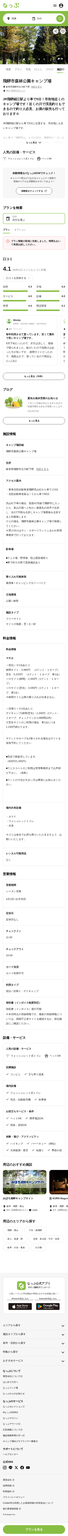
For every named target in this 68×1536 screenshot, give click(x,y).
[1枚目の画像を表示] (24, 59)
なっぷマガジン (10, 1418)
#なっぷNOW (9, 1412)
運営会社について (11, 1376)
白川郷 (38, 1247)
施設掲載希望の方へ (12, 1435)
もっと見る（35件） (34, 376)
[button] (30, 338)
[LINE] (10, 1468)
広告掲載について (11, 1429)
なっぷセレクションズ (14, 1406)
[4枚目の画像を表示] (39, 59)
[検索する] (59, 18)
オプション (20, 229)
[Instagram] (5, 1468)
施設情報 (62, 69)
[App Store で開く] (20, 1306)
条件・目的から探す (14, 1342)
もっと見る (31, 142)
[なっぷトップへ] (11, 5)
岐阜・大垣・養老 (16, 1247)
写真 (28, 69)
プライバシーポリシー (14, 1497)
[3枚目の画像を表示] (34, 59)
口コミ (38, 69)
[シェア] (56, 31)
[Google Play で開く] (48, 1306)
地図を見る (36, 87)
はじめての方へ (10, 1382)
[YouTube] (28, 1468)
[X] (16, 1468)
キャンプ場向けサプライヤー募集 (19, 1441)
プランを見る (34, 1529)
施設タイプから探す (14, 1334)
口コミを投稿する (16, 278)
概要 (8, 69)
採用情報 (7, 1485)
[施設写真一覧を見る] (34, 45)
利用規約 (7, 1491)
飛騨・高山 (12, 1230)
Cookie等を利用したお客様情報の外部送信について (28, 1503)
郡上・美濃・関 (15, 1239)
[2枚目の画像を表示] (29, 59)
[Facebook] (22, 1468)
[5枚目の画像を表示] (44, 59)
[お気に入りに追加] (63, 31)
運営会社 (7, 1480)
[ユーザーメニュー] (58, 5)
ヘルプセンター (10, 1454)
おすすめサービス (13, 1360)
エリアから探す (12, 1325)
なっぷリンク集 (10, 1388)
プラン (18, 69)
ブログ (49, 69)
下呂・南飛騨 (35, 1230)
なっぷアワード (10, 1424)
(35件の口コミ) (17, 91)
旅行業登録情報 (10, 1508)
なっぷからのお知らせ (14, 1393)
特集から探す (10, 1351)
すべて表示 (11, 361)
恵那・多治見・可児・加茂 (46, 1239)
